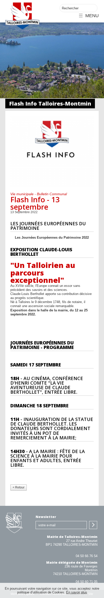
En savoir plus (76, 592)
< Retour (18, 487)
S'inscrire (93, 525)
